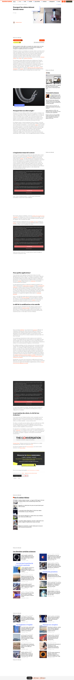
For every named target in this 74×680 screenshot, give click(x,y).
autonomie (18, 430)
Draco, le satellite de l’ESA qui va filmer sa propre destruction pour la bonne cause (27, 594)
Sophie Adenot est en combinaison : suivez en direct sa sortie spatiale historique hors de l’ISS (27, 654)
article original (22, 447)
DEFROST (22, 330)
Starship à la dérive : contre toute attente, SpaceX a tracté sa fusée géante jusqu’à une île (54, 629)
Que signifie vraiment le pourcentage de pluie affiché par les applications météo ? (27, 569)
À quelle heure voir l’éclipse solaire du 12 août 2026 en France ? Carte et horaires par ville (55, 96)
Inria (32, 444)
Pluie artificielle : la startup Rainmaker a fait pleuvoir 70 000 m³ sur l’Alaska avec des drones (54, 584)
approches (35, 330)
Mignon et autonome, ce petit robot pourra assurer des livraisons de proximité (30, 526)
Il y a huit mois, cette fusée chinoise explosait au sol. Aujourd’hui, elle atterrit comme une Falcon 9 (27, 629)
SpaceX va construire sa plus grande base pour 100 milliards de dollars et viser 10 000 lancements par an (27, 578)
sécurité (21, 68)
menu (14, 1)
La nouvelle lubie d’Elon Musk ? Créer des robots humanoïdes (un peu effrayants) (29, 511)
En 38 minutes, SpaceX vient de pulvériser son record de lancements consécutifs (53, 637)
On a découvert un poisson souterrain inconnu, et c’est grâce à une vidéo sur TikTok (27, 646)
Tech (19, 478)
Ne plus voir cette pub (17, 37)
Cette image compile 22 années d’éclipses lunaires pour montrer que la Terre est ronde (27, 557)
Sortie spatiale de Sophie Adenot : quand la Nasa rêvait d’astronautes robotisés (54, 618)
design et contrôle (25, 308)
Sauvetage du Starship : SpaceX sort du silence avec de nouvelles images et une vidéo (27, 637)
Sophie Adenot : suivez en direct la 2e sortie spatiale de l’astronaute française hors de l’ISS (54, 593)
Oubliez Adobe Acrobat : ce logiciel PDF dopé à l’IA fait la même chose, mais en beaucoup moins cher (31, 501)
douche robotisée (25, 297)
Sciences (59, 4)
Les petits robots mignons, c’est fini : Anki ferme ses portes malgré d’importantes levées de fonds (31, 521)
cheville (33, 300)
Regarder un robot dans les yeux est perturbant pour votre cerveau (31, 506)
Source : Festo (16, 107)
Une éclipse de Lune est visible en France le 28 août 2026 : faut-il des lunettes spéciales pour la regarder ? (54, 557)
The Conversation (29, 446)
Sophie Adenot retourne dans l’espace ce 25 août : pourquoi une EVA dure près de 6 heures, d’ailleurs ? (54, 565)
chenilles (32, 221)
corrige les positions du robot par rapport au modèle (24, 354)
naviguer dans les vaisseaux (28, 285)
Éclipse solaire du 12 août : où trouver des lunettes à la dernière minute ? (53, 107)
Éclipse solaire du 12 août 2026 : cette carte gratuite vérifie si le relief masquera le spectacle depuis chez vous (53, 116)
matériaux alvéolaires (28, 58)
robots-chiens (29, 157)
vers (37, 221)
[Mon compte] (62, 1)
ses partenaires (17, 185)
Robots (15, 478)
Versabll (19, 281)
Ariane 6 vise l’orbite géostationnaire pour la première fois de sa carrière (54, 575)
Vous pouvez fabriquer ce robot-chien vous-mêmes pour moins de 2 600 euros (30, 516)
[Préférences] (65, 1)
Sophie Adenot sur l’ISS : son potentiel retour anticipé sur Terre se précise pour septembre (53, 111)
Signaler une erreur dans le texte (31, 473)
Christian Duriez (19, 22)
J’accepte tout (29, 190)
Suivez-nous (42, 40)
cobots (36, 124)
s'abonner (70, 1)
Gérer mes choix (29, 192)
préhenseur (33, 281)
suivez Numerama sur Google (33, 470)
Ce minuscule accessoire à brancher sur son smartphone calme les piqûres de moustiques (54, 646)
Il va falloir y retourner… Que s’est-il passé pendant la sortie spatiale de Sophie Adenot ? (27, 618)
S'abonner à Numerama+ (28, 465)
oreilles (20, 58)
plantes (21, 158)
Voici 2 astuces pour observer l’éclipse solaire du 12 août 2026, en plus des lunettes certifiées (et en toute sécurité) (53, 102)
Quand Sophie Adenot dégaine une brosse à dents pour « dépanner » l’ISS (27, 586)
